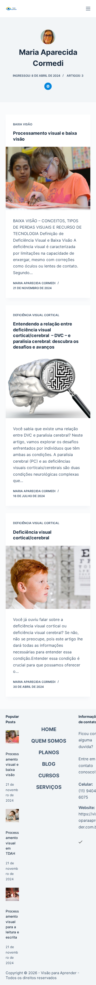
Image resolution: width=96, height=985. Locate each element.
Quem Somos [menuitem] (48, 741)
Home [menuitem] (48, 729)
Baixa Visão (22, 124)
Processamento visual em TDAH (12, 842)
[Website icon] (48, 86)
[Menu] (88, 8)
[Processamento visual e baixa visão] (48, 178)
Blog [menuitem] (48, 764)
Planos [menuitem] (49, 752)
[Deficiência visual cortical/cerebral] (48, 577)
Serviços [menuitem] (49, 787)
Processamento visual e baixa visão (12, 764)
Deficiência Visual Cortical (36, 315)
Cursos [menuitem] (48, 776)
